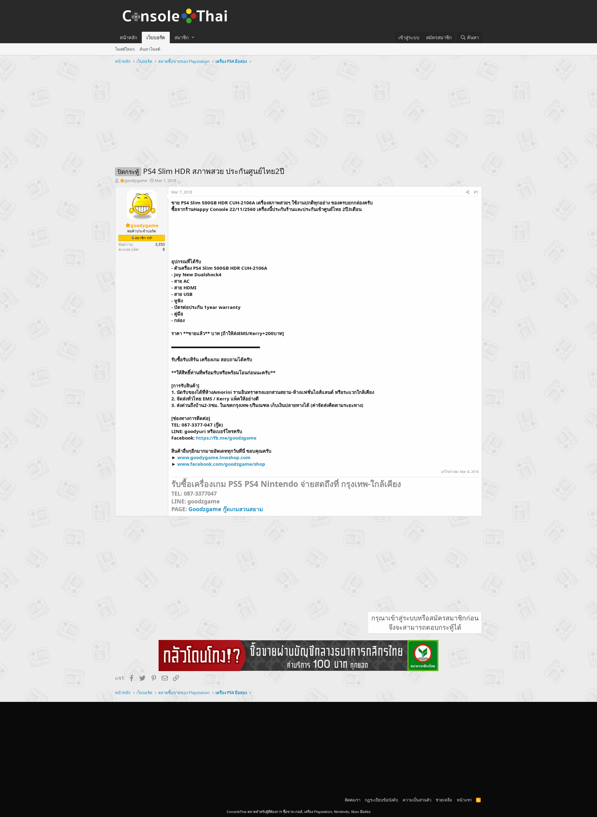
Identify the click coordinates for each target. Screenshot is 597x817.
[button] (193, 37)
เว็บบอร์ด (155, 37)
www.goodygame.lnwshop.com (214, 457)
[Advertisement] (298, 112)
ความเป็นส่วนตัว (417, 800)
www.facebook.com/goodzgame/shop (221, 464)
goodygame (135, 180)
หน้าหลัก (128, 37)
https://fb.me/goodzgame (226, 438)
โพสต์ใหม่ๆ (125, 49)
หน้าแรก (464, 800)
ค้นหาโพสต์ (150, 49)
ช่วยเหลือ (444, 800)
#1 (476, 192)
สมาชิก (181, 37)
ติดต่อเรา (352, 800)
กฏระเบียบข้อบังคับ (381, 800)
